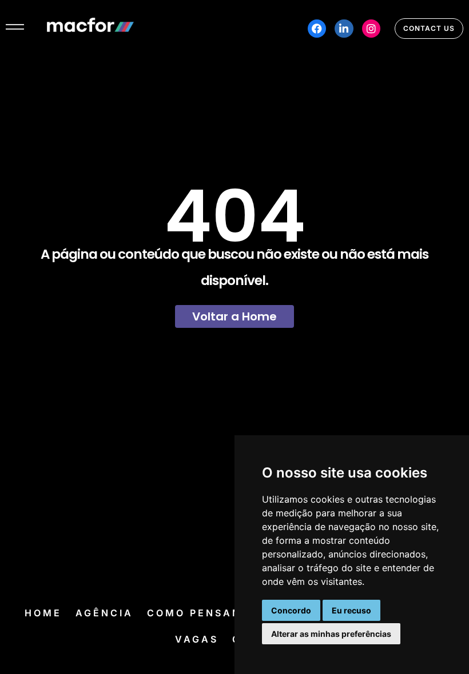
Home (43, 613)
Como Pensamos (203, 613)
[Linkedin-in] (344, 28)
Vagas (196, 639)
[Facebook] (317, 28)
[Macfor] (90, 28)
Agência (104, 613)
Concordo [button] (291, 610)
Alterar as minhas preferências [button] (331, 634)
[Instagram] (371, 28)
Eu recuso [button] (351, 610)
